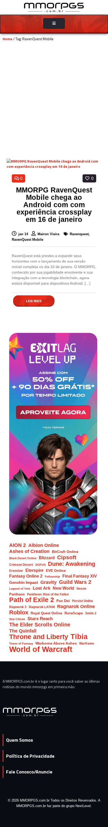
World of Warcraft (40, 649)
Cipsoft (66, 557)
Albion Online (43, 545)
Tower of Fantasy (21, 643)
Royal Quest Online (46, 613)
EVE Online (56, 571)
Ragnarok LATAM (42, 607)
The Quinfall (22, 631)
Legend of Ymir (19, 588)
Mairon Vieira (48, 234)
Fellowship (52, 576)
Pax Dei (63, 601)
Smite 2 (90, 613)
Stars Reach (40, 618)
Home (7, 38)
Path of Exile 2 (31, 600)
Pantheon (17, 594)
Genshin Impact (23, 582)
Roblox (18, 612)
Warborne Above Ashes (56, 643)
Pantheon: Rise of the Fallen (48, 594)
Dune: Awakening (71, 564)
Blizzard (47, 557)
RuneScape (73, 613)
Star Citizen (17, 619)
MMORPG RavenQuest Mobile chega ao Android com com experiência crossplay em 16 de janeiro (54, 204)
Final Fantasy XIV (79, 576)
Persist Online (82, 601)
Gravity (48, 582)
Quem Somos (19, 740)
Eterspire (34, 570)
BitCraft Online (65, 552)
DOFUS (40, 564)
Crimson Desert (21, 564)
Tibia (79, 637)
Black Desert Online (22, 558)
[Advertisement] (54, 102)
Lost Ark (41, 588)
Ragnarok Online (76, 606)
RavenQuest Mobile (27, 240)
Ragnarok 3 (17, 607)
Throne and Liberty (38, 637)
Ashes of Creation (29, 551)
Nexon (81, 588)
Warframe (86, 643)
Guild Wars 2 (75, 582)
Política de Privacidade (30, 756)
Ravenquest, (80, 234)
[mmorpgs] (54, 7)
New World (63, 588)
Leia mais (34, 300)
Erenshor (16, 570)
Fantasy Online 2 (25, 576)
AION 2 (17, 545)
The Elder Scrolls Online (39, 624)
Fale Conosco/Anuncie (29, 771)
